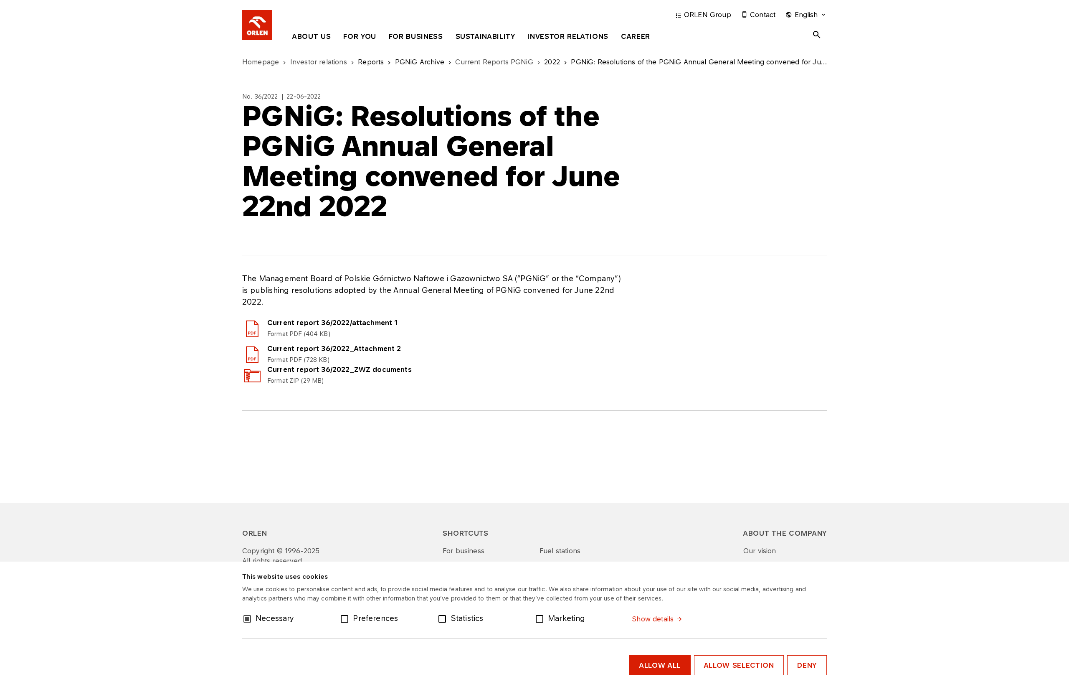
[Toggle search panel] (817, 35)
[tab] (311, 38)
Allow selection (739, 665)
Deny (807, 665)
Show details (653, 619)
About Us (311, 36)
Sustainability (485, 36)
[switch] (346, 618)
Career (635, 36)
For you (359, 36)
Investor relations (567, 36)
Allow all (660, 665)
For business (416, 36)
